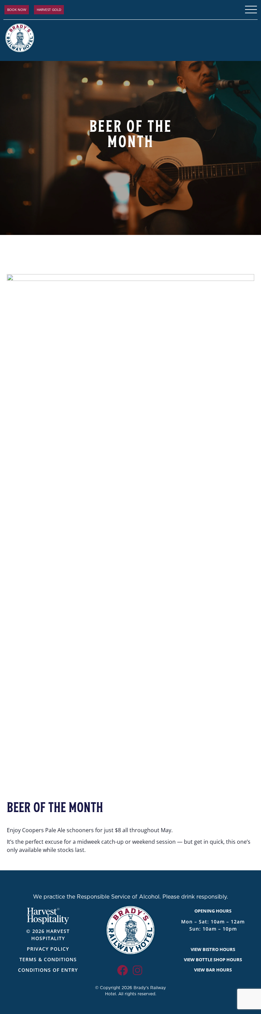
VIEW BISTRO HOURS (213, 949)
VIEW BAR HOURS (213, 970)
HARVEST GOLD (49, 9)
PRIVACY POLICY (48, 949)
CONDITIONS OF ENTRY (48, 970)
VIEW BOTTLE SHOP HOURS (213, 959)
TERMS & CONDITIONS (48, 959)
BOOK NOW (16, 9)
